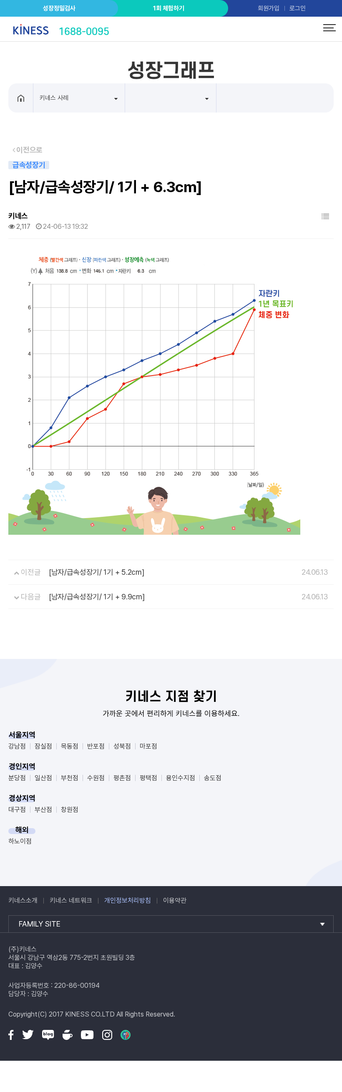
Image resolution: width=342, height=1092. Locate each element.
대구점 (17, 810)
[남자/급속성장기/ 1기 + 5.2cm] (96, 572)
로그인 (297, 8)
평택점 (148, 778)
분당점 (17, 778)
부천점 (69, 778)
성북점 (122, 746)
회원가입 (268, 8)
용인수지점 (180, 778)
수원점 (96, 778)
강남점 (17, 746)
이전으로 (29, 149)
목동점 (69, 746)
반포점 (96, 746)
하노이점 (20, 841)
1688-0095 (83, 31)
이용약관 (174, 900)
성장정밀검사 (59, 8)
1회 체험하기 (168, 8)
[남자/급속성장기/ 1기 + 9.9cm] (96, 596)
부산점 (43, 810)
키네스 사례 (54, 98)
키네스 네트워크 (71, 900)
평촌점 (122, 778)
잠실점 (43, 746)
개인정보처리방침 (127, 900)
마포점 (148, 746)
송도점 (212, 778)
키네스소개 (23, 900)
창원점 (69, 810)
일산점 (43, 778)
